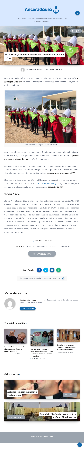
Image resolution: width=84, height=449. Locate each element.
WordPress (48, 436)
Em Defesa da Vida (43, 241)
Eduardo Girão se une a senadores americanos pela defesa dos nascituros (67, 347)
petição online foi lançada (47, 183)
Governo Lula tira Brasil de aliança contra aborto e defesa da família (14, 349)
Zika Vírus (65, 246)
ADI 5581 (32, 246)
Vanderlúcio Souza (28, 300)
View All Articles (27, 308)
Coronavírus (42, 246)
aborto (25, 246)
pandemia (52, 246)
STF (59, 246)
